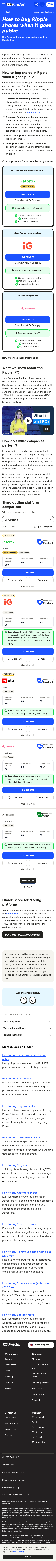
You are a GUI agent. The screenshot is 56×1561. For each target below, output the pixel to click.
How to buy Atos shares (16, 1078)
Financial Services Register (32, 1540)
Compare (43, 580)
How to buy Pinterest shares (19, 1224)
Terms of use (8, 1465)
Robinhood (8, 821)
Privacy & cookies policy (13, 1472)
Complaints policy (10, 1488)
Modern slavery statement (14, 1480)
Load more (28, 881)
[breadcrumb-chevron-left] (4, 12)
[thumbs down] (32, 1000)
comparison (33, 112)
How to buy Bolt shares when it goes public (24, 1057)
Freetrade (7, 753)
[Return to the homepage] (15, 4)
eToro (5, 549)
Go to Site (27, 194)
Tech (8, 12)
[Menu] (3, 4)
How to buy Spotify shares (18, 1315)
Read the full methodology (22, 935)
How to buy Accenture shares (19, 1192)
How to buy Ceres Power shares (21, 1137)
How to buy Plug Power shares (20, 1106)
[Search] (36, 4)
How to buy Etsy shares (16, 1165)
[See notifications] (42, 4)
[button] (28, 420)
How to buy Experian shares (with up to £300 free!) (25, 1285)
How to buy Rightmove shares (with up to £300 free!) (26, 1254)
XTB (4, 687)
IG (3, 609)
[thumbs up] (23, 1000)
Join (50, 4)
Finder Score (13, 913)
